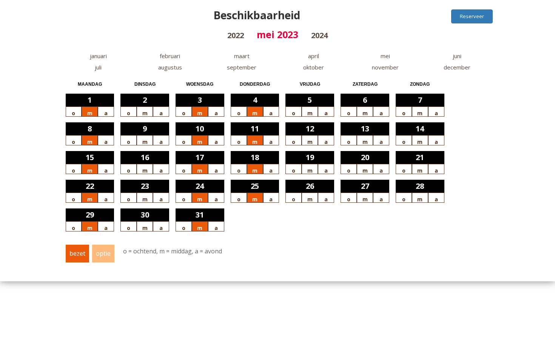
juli (98, 67)
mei (385, 56)
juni (457, 56)
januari (98, 56)
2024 (319, 35)
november (385, 67)
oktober (313, 67)
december (457, 67)
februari (170, 56)
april (313, 56)
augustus (170, 67)
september (241, 67)
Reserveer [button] (472, 16)
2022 (235, 35)
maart (242, 56)
